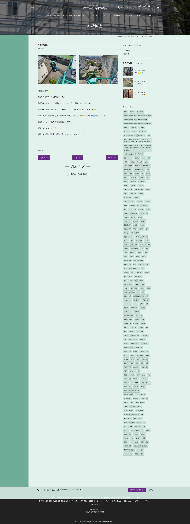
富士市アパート (133, 339)
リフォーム (136, 197)
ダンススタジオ (128, 454)
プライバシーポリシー (130, 135)
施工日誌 (40, 150)
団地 (134, 264)
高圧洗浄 (133, 178)
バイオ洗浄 (141, 178)
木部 (132, 438)
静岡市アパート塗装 (137, 414)
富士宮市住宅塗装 (128, 316)
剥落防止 (139, 272)
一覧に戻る (78, 158)
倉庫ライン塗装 (138, 418)
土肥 (147, 363)
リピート (126, 355)
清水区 (125, 193)
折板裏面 (148, 430)
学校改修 (143, 387)
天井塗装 (126, 359)
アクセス (134, 131)
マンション (127, 268)
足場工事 (126, 178)
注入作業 (135, 323)
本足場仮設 (127, 422)
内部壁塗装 (136, 398)
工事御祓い (127, 213)
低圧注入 (126, 327)
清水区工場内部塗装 (129, 450)
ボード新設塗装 (136, 406)
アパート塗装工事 (141, 395)
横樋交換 (126, 233)
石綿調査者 (127, 292)
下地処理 (143, 323)
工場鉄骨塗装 (127, 296)
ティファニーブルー (129, 201)
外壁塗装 (132, 112)
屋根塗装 (126, 249)
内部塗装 (137, 174)
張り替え (138, 237)
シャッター (147, 201)
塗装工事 (148, 174)
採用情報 (133, 127)
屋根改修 (143, 434)
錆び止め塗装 (139, 410)
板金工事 (144, 398)
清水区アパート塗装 (129, 375)
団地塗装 (137, 319)
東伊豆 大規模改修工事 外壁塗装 (133, 154)
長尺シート (127, 245)
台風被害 (140, 193)
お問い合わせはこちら (145, 7)
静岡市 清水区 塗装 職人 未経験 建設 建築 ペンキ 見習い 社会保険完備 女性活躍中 (137, 140)
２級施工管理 (127, 446)
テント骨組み (127, 398)
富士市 (145, 237)
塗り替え (148, 209)
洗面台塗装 (127, 414)
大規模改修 (140, 355)
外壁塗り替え (127, 434)
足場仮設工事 (127, 225)
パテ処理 (142, 225)
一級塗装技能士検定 (138, 170)
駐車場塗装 (136, 300)
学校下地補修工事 (128, 395)
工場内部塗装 (143, 446)
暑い (148, 178)
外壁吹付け (136, 312)
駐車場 (147, 355)
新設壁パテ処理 (139, 454)
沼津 (143, 292)
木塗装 (140, 217)
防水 (147, 304)
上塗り (140, 252)
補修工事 (143, 221)
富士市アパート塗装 (145, 245)
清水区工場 (143, 339)
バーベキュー (127, 304)
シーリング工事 (128, 189)
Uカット (126, 438)
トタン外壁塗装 (144, 351)
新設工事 (126, 402)
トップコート (144, 379)
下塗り (125, 256)
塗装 (149, 135)
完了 (137, 363)
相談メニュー (141, 135)
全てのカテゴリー (130, 50)
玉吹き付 (126, 442)
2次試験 (135, 446)
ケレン (135, 304)
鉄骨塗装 (145, 296)
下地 (134, 229)
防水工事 (133, 327)
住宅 (143, 268)
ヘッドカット (134, 442)
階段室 (135, 351)
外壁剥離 (142, 288)
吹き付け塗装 (134, 249)
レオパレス (127, 335)
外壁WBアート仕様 (140, 426)
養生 (125, 331)
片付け (139, 205)
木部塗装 (126, 272)
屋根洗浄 (139, 162)
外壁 (142, 363)
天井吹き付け (135, 268)
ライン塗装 (139, 241)
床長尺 (133, 355)
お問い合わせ (142, 131)
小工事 (125, 162)
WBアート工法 (128, 418)
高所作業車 (134, 288)
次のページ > (112, 158)
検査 (138, 292)
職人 (149, 375)
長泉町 (141, 304)
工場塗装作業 (137, 296)
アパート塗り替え (128, 410)
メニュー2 (126, 131)
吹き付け (139, 201)
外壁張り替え (135, 335)
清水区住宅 (127, 347)
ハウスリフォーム (145, 383)
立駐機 (146, 252)
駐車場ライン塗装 (128, 363)
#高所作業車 (83, 174)
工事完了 (133, 217)
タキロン (146, 241)
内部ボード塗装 (140, 402)
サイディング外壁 (135, 371)
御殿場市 (145, 343)
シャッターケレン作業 (130, 280)
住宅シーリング (141, 375)
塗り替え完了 (142, 181)
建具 (147, 229)
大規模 (138, 256)
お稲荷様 (134, 213)
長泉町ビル (134, 308)
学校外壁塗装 (127, 367)
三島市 (125, 252)
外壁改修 (135, 434)
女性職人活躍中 (128, 174)
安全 (142, 249)
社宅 (147, 327)
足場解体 (126, 217)
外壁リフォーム (128, 158)
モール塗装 (140, 450)
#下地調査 (72, 174)
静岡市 (125, 112)
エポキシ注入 (127, 387)
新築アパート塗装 (139, 284)
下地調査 (126, 288)
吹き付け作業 (134, 383)
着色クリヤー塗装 (138, 260)
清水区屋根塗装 (139, 189)
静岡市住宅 (138, 276)
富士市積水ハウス (137, 347)
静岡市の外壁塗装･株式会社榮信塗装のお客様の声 (137, 123)
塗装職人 (137, 158)
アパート (126, 241)
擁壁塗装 (126, 343)
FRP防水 (135, 379)
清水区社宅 (140, 331)
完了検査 (134, 245)
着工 (132, 241)
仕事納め (132, 205)
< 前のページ (43, 158)
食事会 (125, 205)
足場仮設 (126, 308)
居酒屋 (135, 225)
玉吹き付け (146, 264)
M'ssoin (133, 185)
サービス (126, 127)
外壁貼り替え (145, 300)
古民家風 (140, 229)
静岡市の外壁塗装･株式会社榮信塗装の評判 (135, 119)
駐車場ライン (127, 264)
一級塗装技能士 (128, 166)
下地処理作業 (127, 323)
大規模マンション (136, 343)
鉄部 (133, 422)
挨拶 (125, 209)
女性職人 (132, 162)
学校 (143, 319)
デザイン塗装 (143, 213)
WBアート (132, 252)
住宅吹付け (143, 308)
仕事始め (145, 205)
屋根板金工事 (127, 229)
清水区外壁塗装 (128, 319)
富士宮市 (126, 185)
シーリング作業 (128, 426)
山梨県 (149, 288)
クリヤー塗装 (127, 197)
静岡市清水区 (146, 166)
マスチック (127, 391)
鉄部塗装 (148, 189)
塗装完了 (146, 272)
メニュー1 (141, 127)
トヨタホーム (127, 300)
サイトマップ (95, 504)
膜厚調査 (135, 221)
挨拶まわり (132, 331)
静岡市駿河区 (127, 170)
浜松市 (125, 371)
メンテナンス (127, 221)
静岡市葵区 (138, 166)
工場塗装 (140, 280)
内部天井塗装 (127, 351)
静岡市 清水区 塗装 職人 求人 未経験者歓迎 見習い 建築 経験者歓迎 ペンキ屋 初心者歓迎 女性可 (137, 148)
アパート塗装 (132, 209)
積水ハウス (139, 316)
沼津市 (133, 272)
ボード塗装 (127, 406)
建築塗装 (126, 383)
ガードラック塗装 (140, 438)
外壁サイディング (128, 237)
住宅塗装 (140, 185)
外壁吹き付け (144, 442)
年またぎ (135, 387)
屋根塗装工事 (135, 391)
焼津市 (144, 256)
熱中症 (125, 181)
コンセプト (140, 112)
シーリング (133, 193)
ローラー (126, 430)
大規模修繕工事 (135, 233)
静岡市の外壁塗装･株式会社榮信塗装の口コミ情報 (137, 115)
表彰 (132, 402)
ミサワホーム (127, 312)
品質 (147, 249)
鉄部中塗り (136, 367)
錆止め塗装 (145, 335)
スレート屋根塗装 (142, 359)
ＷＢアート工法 (146, 158)
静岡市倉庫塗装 (128, 284)
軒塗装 (131, 256)
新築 (139, 264)
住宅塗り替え (127, 379)
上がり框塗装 (127, 260)
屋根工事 (140, 209)
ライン (133, 359)
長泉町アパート (141, 422)
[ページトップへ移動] (151, 490)
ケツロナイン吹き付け (137, 430)
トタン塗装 (133, 181)
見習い (146, 162)
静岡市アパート (128, 276)
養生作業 (144, 367)
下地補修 (140, 327)
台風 (148, 170)
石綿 (133, 292)
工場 (125, 339)
